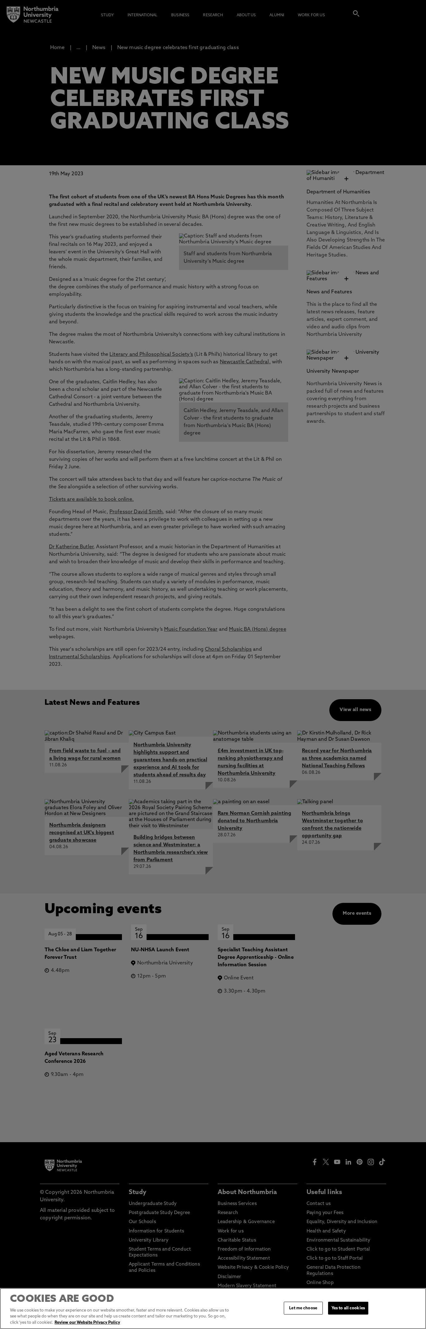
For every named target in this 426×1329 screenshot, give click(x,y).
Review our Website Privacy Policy (87, 1323)
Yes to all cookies (348, 1308)
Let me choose (303, 1308)
